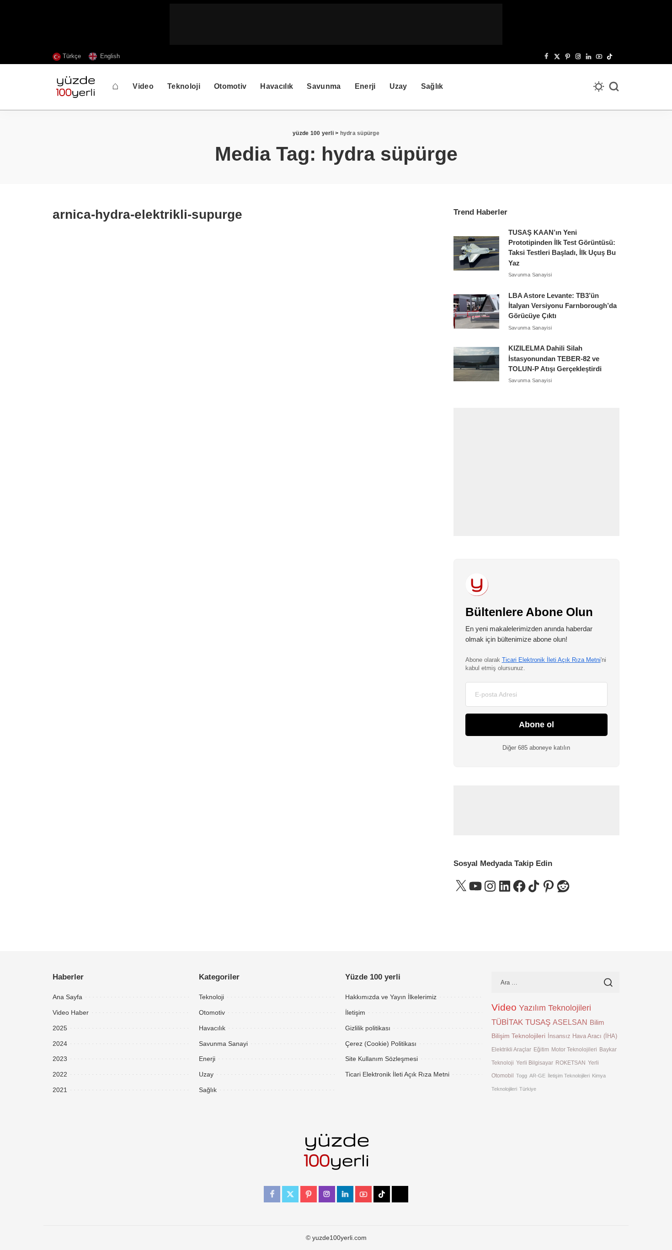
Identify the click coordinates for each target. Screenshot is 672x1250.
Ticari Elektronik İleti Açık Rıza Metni (551, 659)
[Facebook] (546, 56)
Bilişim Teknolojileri (518, 1035)
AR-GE (537, 1075)
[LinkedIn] (588, 56)
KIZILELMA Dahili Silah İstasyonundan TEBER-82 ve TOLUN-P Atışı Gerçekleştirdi (555, 359)
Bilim (597, 1022)
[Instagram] (578, 56)
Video (504, 1007)
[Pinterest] (567, 56)
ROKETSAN (570, 1063)
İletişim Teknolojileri (569, 1075)
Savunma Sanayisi (530, 274)
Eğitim (541, 1049)
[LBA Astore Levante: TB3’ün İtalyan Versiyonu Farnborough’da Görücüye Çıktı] (476, 311)
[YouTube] (599, 56)
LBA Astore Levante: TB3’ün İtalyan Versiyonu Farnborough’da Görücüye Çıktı (562, 306)
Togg (521, 1075)
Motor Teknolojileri (574, 1049)
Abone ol (536, 724)
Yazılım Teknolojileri (555, 1007)
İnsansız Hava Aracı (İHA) (582, 1036)
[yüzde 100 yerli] (75, 87)
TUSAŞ (537, 1022)
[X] (557, 56)
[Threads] (617, 56)
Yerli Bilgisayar (534, 1063)
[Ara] (613, 87)
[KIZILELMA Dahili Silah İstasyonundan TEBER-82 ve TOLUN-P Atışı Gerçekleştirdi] (476, 364)
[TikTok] (609, 56)
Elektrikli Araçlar (511, 1049)
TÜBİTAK (507, 1022)
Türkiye (527, 1089)
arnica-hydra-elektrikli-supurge (147, 214)
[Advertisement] (336, 24)
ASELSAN (570, 1022)
